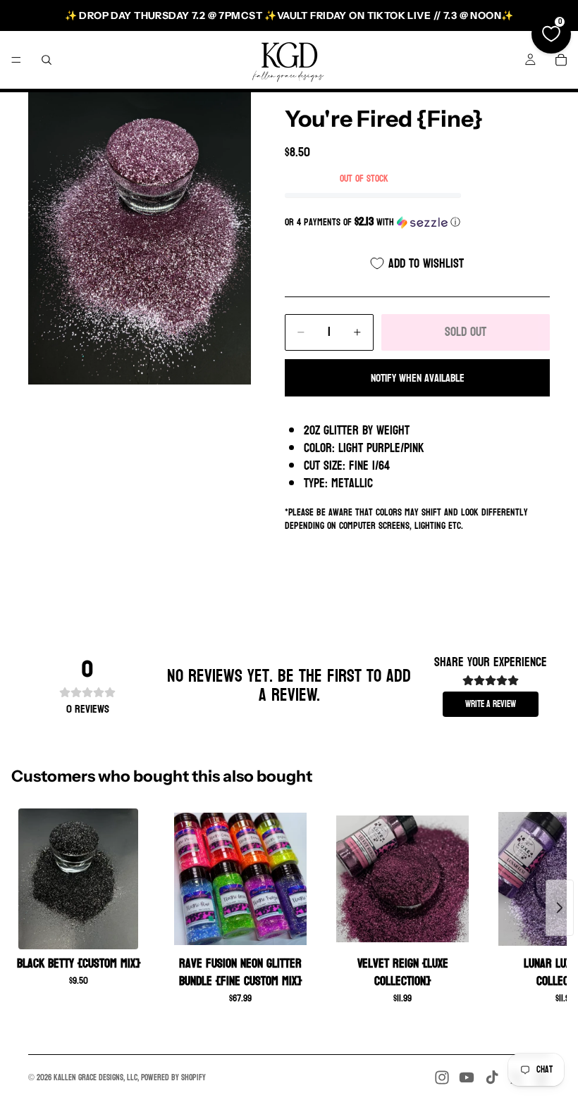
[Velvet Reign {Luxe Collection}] (402, 878)
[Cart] (561, 59)
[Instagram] (442, 1077)
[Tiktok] (492, 1077)
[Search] (46, 59)
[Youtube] (466, 1077)
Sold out (465, 332)
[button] (417, 222)
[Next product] (560, 908)
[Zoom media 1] (139, 238)
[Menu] (16, 60)
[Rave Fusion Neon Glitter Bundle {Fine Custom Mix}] (240, 878)
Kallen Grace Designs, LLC (95, 1077)
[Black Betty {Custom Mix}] (78, 878)
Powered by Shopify (173, 1077)
